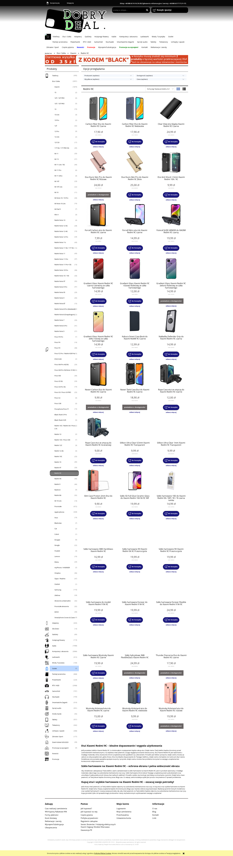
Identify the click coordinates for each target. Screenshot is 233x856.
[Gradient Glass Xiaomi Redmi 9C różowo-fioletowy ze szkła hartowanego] (134, 268)
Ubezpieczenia (51, 827)
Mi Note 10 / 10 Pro (61, 198)
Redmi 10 (57, 462)
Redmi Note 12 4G (60, 231)
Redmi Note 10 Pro (61, 270)
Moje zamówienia (123, 811)
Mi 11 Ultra (58, 176)
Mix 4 (56, 214)
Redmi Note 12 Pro (61, 237)
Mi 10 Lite (57, 501)
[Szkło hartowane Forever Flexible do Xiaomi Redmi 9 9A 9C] (171, 587)
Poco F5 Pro (58, 337)
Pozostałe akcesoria (61, 606)
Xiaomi (56, 87)
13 (55, 109)
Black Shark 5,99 (60, 420)
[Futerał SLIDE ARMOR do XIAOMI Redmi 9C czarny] (171, 215)
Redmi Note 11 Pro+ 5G (62, 264)
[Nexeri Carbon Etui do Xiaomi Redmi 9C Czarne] (98, 374)
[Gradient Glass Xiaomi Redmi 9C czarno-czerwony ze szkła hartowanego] (98, 268)
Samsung (57, 590)
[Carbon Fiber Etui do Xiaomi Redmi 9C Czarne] (98, 109)
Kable (54, 646)
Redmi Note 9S (59, 292)
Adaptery (55, 623)
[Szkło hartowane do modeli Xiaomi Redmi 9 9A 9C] (98, 587)
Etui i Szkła (56, 81)
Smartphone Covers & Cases (64, 617)
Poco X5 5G (58, 381)
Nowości (55, 753)
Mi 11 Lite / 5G (59, 165)
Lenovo (57, 556)
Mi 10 (56, 192)
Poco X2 (57, 398)
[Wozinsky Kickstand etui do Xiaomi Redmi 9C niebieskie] (134, 693)
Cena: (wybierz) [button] (142, 79)
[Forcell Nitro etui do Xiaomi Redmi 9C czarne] (134, 215)
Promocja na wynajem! (60, 748)
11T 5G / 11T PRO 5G (61, 148)
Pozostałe (58, 506)
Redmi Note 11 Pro (61, 259)
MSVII (56, 612)
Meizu (56, 562)
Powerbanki (56, 680)
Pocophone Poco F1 (61, 409)
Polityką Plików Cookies (102, 853)
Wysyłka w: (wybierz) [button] (91, 79)
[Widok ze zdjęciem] (178, 89)
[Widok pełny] (184, 89)
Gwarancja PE (86, 830)
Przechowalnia (122, 815)
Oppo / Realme (59, 578)
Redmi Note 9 (59, 298)
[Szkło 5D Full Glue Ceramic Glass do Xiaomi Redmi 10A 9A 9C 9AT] (134, 481)
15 (55, 92)
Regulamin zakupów (89, 821)
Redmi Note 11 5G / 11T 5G (64, 248)
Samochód (56, 691)
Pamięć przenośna (58, 674)
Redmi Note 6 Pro (60, 326)
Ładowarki (56, 657)
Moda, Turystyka (58, 663)
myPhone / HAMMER (62, 567)
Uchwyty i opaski (58, 731)
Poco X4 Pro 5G (60, 387)
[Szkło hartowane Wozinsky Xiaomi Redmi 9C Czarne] (98, 640)
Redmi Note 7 (59, 320)
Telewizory (56, 725)
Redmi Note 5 (59, 331)
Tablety (54, 719)
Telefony (55, 75)
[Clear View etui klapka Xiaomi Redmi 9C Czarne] (171, 109)
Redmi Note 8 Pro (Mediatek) (64, 309)
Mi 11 (56, 153)
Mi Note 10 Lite (59, 203)
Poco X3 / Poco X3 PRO (62, 392)
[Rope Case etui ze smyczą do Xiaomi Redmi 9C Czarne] (171, 374)
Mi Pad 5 (57, 209)
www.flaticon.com (118, 844)
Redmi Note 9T (59, 281)
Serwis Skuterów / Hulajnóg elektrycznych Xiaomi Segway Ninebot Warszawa (98, 825)
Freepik (106, 844)
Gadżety (55, 634)
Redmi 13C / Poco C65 (62, 440)
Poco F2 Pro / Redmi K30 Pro (64, 353)
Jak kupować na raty (89, 811)
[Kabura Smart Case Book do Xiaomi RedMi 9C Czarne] (134, 321)
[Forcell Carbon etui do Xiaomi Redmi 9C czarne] (98, 215)
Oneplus (57, 573)
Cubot (56, 534)
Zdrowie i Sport (57, 736)
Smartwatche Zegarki (59, 702)
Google (57, 545)
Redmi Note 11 (59, 253)
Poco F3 (57, 348)
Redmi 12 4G (58, 451)
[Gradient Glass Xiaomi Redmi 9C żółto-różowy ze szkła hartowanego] (98, 321)
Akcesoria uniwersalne (62, 601)
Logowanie (121, 808)
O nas (154, 808)
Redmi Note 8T (59, 303)
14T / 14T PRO (59, 98)
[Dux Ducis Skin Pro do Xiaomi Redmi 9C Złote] (134, 162)
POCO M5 (58, 359)
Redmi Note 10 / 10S (61, 276)
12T (55, 126)
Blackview (58, 523)
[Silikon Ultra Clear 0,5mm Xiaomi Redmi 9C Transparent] (134, 427)
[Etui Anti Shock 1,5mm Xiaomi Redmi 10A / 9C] (171, 162)
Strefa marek (56, 714)
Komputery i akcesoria (60, 651)
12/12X (56, 142)
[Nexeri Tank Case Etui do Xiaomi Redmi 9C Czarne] (134, 374)
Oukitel (57, 584)
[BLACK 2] (116, 59)
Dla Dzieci (55, 629)
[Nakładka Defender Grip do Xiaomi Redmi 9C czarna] (171, 321)
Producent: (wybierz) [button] (91, 75)
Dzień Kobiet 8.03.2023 (60, 742)
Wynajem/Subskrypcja (54, 824)
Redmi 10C (58, 456)
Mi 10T (56, 181)
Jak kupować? (86, 808)
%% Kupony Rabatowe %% (56, 811)
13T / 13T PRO (59, 103)
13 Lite (56, 115)
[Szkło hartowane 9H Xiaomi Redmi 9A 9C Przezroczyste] (134, 534)
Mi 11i (56, 159)
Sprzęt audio (56, 708)
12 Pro (56, 131)
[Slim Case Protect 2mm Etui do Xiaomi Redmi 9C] (98, 481)
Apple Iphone (59, 512)
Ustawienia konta (123, 818)
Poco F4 (57, 342)
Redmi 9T (57, 468)
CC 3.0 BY (136, 844)
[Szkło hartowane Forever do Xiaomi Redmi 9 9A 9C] (134, 587)
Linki (154, 818)
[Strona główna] (76, 20)
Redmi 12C (58, 445)
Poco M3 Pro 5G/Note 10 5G (64, 370)
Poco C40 (57, 403)
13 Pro (56, 120)
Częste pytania (87, 815)
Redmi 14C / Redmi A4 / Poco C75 (64, 427)
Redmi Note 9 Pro (60, 287)
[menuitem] (56, 36)
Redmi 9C (57, 473)
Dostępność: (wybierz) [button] (145, 75)
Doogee (57, 540)
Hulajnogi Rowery (58, 640)
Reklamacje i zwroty (53, 821)
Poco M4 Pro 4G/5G (61, 364)
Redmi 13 (57, 434)
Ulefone (57, 595)
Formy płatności (51, 815)
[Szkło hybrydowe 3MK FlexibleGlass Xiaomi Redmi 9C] (134, 640)
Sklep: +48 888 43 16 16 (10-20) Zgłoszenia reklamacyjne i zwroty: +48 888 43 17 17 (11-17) (153, 3)
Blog (154, 811)
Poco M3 (57, 376)
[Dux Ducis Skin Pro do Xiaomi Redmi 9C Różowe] (98, 162)
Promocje (55, 759)
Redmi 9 (57, 484)
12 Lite (56, 137)
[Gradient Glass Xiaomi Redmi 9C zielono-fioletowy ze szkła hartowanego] (171, 268)
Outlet (54, 668)
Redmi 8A (57, 495)
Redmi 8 (57, 490)
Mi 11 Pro (57, 170)
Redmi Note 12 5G (60, 226)
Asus (56, 517)
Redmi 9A (57, 479)
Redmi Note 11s (60, 242)
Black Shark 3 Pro (60, 415)
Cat (55, 529)
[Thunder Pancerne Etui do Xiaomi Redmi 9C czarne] (171, 640)
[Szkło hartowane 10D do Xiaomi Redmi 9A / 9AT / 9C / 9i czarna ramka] (171, 481)
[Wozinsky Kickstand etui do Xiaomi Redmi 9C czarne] (98, 693)
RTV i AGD (55, 685)
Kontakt (155, 815)
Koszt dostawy (51, 818)
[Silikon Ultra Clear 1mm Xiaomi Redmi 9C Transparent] (171, 427)
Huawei (57, 551)
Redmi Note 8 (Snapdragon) (64, 314)
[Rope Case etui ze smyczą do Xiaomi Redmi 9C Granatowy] (98, 427)
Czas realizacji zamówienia (56, 808)
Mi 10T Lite (58, 187)
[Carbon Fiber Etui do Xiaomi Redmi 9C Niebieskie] (134, 109)
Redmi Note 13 (59, 220)
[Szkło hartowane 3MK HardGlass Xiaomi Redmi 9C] (98, 534)
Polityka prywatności (89, 818)
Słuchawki (55, 697)
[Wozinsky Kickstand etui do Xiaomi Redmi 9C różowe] (171, 693)
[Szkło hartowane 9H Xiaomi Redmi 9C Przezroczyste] (171, 534)
